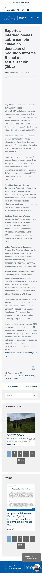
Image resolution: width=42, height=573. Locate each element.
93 (32, 453)
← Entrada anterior (10, 386)
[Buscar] (34, 395)
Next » (21, 460)
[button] (32, 18)
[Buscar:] (21, 395)
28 (32, 538)
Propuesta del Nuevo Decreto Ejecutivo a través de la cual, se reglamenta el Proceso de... (20, 519)
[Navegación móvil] (37, 18)
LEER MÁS (11, 444)
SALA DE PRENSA (11, 379)
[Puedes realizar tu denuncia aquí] (37, 568)
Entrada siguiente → (31, 386)
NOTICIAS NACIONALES (25, 376)
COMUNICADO (15, 434)
